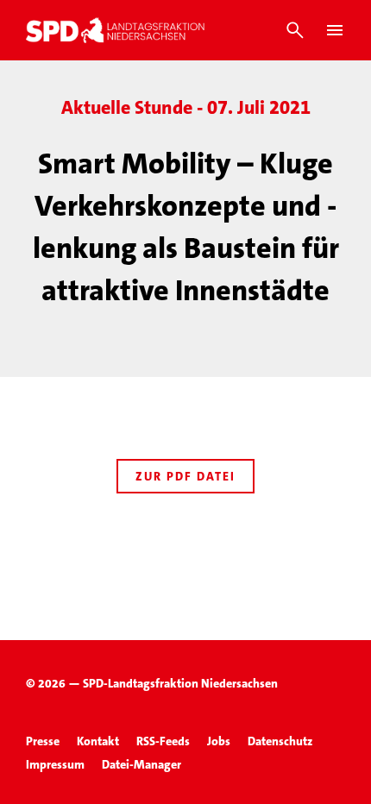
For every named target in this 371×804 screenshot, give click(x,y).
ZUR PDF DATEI (185, 476)
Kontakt (98, 741)
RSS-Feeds (163, 741)
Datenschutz (280, 741)
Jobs (218, 741)
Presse (43, 741)
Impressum (55, 764)
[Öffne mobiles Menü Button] (334, 30)
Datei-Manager (141, 764)
